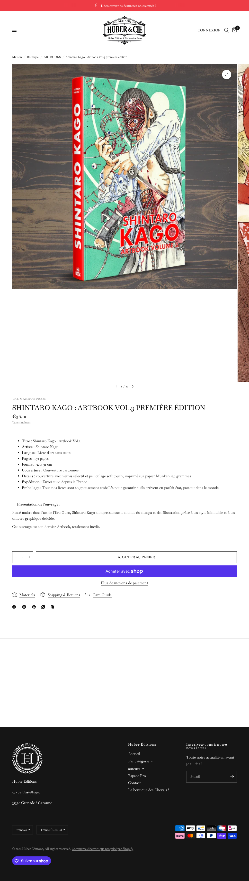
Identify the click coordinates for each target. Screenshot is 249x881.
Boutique (33, 57)
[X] (25, 607)
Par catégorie (138, 761)
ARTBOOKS (52, 57)
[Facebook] (15, 607)
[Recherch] (226, 30)
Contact (134, 782)
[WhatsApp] (44, 607)
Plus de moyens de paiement (124, 583)
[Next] (133, 386)
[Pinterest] (35, 607)
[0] (234, 30)
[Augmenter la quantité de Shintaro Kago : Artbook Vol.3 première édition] (29, 557)
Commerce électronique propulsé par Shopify (102, 849)
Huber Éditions (142, 744)
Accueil (134, 753)
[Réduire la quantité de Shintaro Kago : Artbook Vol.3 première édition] (16, 557)
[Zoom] (226, 74)
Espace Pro (137, 775)
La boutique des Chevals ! (148, 789)
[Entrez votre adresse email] (232, 777)
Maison (17, 57)
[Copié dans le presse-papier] (53, 607)
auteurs (134, 768)
